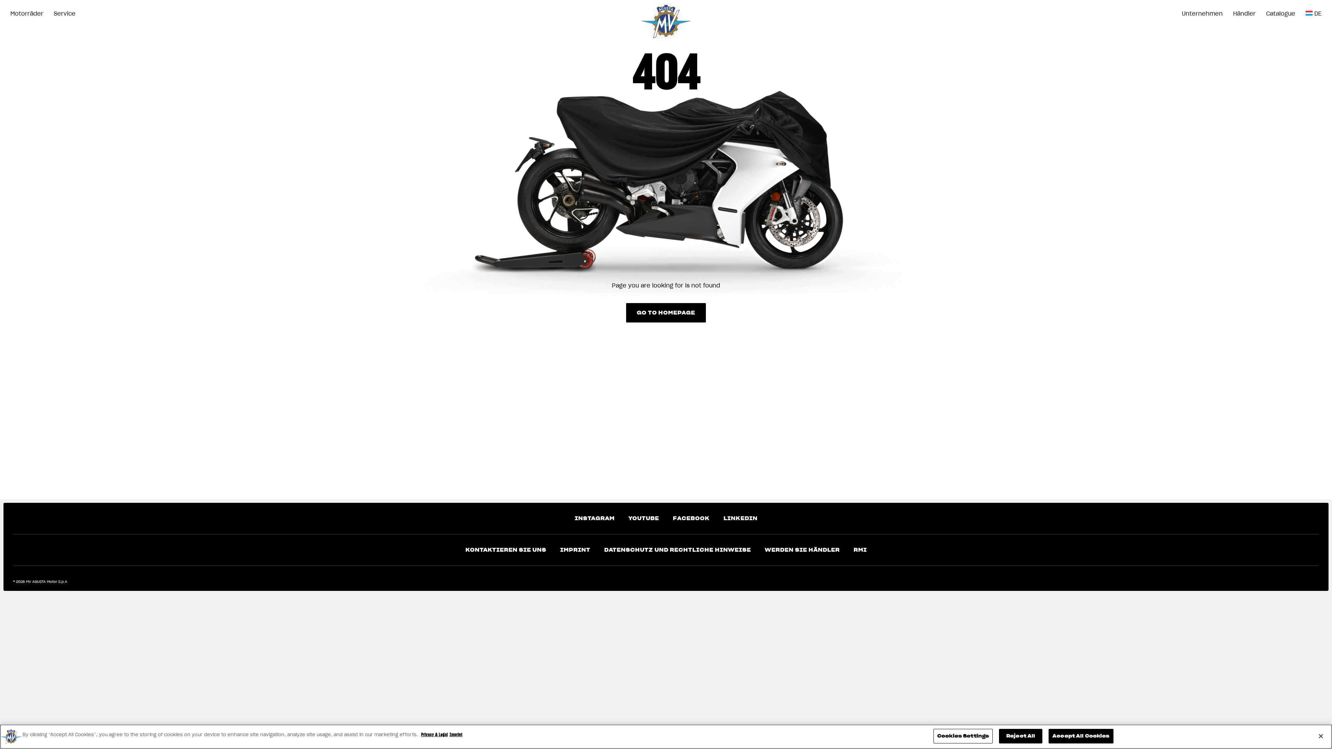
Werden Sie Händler (802, 550)
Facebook (691, 518)
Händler (1244, 13)
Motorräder (26, 13)
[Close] (1321, 736)
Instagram (595, 518)
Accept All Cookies (1080, 736)
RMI (860, 550)
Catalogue (1280, 13)
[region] (666, 736)
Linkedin (741, 518)
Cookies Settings (963, 736)
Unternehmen (1202, 13)
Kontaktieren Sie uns (506, 550)
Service (65, 13)
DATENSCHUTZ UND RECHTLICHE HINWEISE (677, 550)
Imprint (575, 550)
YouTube (644, 518)
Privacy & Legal (434, 735)
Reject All (1020, 736)
